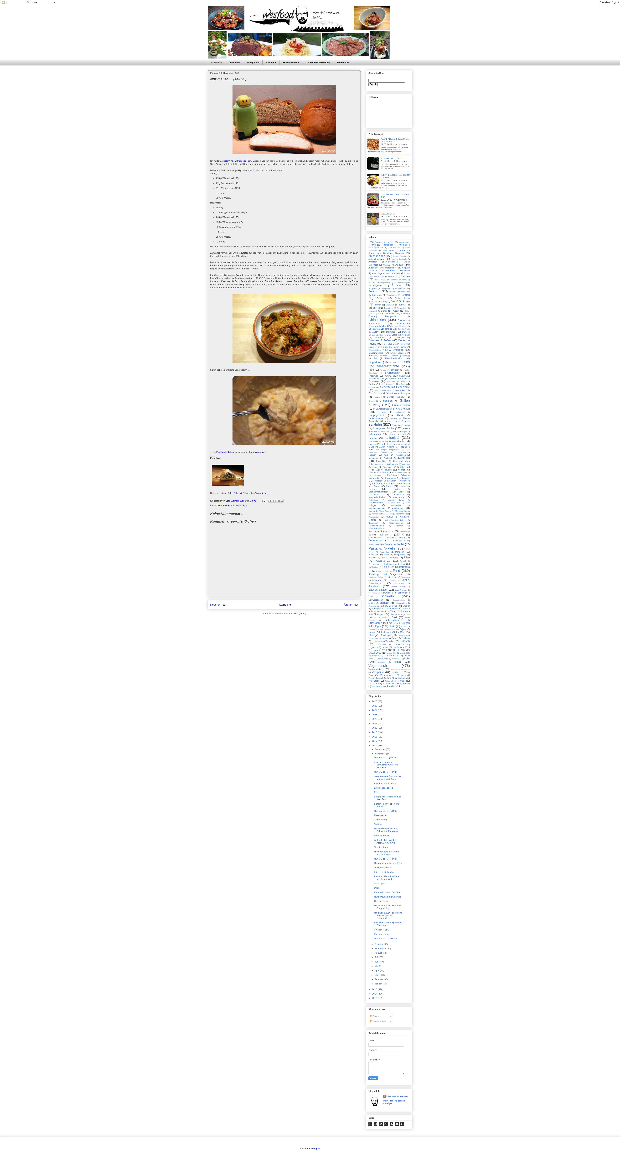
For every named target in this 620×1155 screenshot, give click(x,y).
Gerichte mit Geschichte (395, 387)
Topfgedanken (291, 62)
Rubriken (271, 62)
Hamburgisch (400, 412)
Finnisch (393, 362)
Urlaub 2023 (391, 655)
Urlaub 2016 (380, 650)
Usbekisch (382, 662)
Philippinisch (400, 555)
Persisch (399, 552)
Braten (406, 294)
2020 (375, 728)
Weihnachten (386, 675)
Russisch (376, 580)
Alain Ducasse (394, 248)
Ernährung (406, 356)
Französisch (392, 372)
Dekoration (399, 338)
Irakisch (391, 434)
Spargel (378, 614)
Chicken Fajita (381, 929)
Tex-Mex (400, 632)
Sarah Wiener (398, 587)
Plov (376, 792)
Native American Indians (395, 520)
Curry (375, 331)
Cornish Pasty (381, 901)
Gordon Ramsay (395, 397)
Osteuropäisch (398, 541)
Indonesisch (374, 434)
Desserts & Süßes (379, 340)
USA (407, 658)
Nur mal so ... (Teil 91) (385, 938)
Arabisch (372, 261)
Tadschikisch (373, 629)
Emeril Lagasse (398, 353)
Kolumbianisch (401, 473)
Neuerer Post (218, 604)
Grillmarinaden (401, 405)
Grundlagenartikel (384, 409)
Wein (403, 675)
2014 (375, 993)
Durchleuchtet (399, 347)
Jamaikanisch (393, 444)
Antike (370, 259)
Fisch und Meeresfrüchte (389, 364)
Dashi (377, 888)
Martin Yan (395, 503)
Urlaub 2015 (403, 647)
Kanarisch (373, 458)
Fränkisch (394, 370)
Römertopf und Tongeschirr (385, 574)
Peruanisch (373, 555)
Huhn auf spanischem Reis (388, 863)
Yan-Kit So (373, 684)
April (377, 970)
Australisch (392, 277)
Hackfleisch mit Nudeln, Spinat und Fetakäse (386, 830)
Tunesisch (390, 641)
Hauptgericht (376, 415)
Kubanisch (405, 481)
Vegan (397, 661)
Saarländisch (392, 580)
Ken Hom (406, 464)
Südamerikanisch (393, 620)
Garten (372, 384)
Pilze (407, 557)
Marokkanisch (375, 502)
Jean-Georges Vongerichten (387, 450)
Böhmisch (377, 295)
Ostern (401, 537)
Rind (396, 571)
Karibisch (388, 458)
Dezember (380, 749)
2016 (375, 745)
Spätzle (378, 824)
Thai (371, 635)
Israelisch (373, 438)
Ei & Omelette (394, 349)
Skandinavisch (374, 606)
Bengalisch (386, 289)
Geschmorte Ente (383, 867)
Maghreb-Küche (376, 497)
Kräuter (406, 478)
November (380, 753)
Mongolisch (401, 514)
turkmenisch (381, 645)
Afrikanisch (404, 244)
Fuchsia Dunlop (376, 379)
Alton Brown (388, 250)
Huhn (377, 424)
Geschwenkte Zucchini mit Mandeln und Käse (387, 777)
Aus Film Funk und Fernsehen (395, 270)
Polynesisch (374, 564)
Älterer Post (351, 604)
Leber (401, 492)
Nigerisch (399, 526)
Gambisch (391, 381)
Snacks (406, 608)
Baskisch (397, 283)
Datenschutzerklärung (318, 62)
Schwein (387, 596)
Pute (403, 564)
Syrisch (404, 626)
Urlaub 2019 (392, 653)
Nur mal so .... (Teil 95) (385, 757)
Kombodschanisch (375, 475)
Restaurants (402, 566)
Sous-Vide (389, 611)
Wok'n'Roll (373, 680)
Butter (384, 311)
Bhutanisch (393, 292)
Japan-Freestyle (386, 447)
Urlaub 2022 (376, 656)
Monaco (375, 514)
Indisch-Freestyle (400, 432)
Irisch (403, 434)
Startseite (216, 62)
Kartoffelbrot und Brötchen (387, 892)
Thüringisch (402, 635)
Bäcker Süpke (380, 280)
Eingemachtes (375, 353)
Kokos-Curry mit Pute (385, 783)
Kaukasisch (392, 464)
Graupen (371, 401)
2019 (375, 732)
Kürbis (389, 486)
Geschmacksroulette (383, 390)
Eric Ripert (383, 356)
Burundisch (372, 311)
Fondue (383, 370)
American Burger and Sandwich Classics (389, 251)
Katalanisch (378, 464)
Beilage (396, 285)
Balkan (371, 283)
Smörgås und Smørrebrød (385, 609)
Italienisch (392, 438)
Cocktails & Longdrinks (380, 328)
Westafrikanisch (375, 678)
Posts (375, 1016)
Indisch (406, 428)
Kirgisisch (387, 467)
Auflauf (399, 264)
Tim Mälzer (383, 638)
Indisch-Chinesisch (381, 432)
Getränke (400, 390)
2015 (375, 989)
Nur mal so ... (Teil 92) (385, 858)
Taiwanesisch (389, 629)
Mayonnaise (259, 452)
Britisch (380, 298)
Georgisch (372, 387)
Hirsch (387, 421)
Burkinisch (388, 308)
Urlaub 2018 (374, 653)
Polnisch (403, 561)
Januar (378, 983)
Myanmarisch (373, 517)
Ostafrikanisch (375, 538)
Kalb (386, 455)
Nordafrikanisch (376, 528)
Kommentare (379, 1021)
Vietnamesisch (375, 669)
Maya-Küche (396, 505)
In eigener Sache (383, 428)
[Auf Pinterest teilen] (282, 501)
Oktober (379, 944)
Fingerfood (374, 362)
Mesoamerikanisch (377, 508)
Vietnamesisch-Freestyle (400, 669)
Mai (377, 966)
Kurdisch (402, 486)
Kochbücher (386, 470)
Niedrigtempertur (376, 526)
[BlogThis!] (272, 501)
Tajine (403, 629)
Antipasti (381, 259)
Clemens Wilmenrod (399, 326)
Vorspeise (378, 672)
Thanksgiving (387, 635)
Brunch (378, 305)
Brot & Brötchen (226, 505)
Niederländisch (396, 523)
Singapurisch (401, 603)
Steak (394, 617)
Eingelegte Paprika (383, 787)
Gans (403, 381)
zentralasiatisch (378, 686)
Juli (377, 957)
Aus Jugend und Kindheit (386, 273)
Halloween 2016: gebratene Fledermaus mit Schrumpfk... (388, 915)
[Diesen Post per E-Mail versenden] (269, 501)
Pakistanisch (374, 544)
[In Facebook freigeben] (278, 501)
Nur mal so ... (242, 505)
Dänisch (406, 332)
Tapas (371, 632)
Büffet (401, 304)
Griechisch (386, 400)
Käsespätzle (380, 815)
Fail (375, 358)
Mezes (371, 511)
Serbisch (371, 603)
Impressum (343, 62)
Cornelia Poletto (404, 329)
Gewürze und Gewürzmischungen (389, 393)
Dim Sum (383, 347)
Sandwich (374, 586)
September (381, 948)
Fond (371, 370)
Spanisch (405, 611)
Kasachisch (381, 461)
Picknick (372, 558)
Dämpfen (391, 332)
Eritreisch (394, 356)
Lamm (371, 489)
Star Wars (381, 617)
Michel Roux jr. (385, 511)
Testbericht (386, 632)
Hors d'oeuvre (402, 421)
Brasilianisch (392, 295)
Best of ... (374, 291)
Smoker (406, 606)
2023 (375, 714)
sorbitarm (377, 611)
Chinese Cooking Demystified (389, 315)
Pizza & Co (382, 560)
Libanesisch (398, 494)
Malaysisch (398, 497)
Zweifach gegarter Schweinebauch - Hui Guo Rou (386, 765)
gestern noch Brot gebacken (236, 161)
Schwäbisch (387, 593)
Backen (405, 276)
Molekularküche (402, 511)
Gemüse (400, 384)
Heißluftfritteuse (375, 418)
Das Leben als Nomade (398, 335)
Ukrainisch (399, 644)
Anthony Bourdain (400, 256)
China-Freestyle (386, 313)
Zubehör (391, 686)
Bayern (407, 283)
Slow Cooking (390, 605)
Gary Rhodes (387, 384)
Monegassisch (387, 514)
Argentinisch (392, 262)
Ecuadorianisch (374, 350)
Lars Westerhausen (397, 1096)
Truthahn (406, 638)
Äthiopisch (387, 265)
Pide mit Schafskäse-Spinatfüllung (251, 493)
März (378, 975)
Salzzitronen (388, 214)
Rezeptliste (253, 62)
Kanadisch (401, 455)
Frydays (403, 376)
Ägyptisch (378, 247)
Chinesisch (377, 320)
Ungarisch (373, 647)
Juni (377, 961)
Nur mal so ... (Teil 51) (392, 158)
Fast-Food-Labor (394, 358)
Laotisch (397, 489)
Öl (403, 535)
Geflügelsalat (224, 452)
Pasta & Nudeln (381, 548)
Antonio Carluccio (400, 259)
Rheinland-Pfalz (382, 571)
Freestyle (373, 375)
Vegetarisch (377, 666)
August (378, 953)
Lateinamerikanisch (378, 491)
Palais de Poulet (394, 544)
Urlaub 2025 (382, 659)
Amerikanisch (376, 255)
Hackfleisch (403, 408)
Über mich (234, 62)
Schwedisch (404, 592)
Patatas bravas (381, 835)
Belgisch (372, 289)
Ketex (374, 467)
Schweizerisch (375, 600)
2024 (375, 710)
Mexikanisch (398, 508)
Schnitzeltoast (381, 847)
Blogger (316, 1148)
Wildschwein (401, 678)
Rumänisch (405, 577)
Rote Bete (391, 577)
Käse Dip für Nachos (384, 872)
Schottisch (372, 593)
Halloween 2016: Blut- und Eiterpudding (387, 907)
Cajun (396, 311)
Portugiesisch (390, 564)
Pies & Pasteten (389, 557)
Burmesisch (401, 308)
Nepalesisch (373, 523)
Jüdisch (372, 455)
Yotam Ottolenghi (391, 684)
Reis (384, 566)
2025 (375, 706)
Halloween (382, 412)
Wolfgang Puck (390, 681)
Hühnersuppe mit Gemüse (387, 896)
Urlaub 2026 (396, 659)
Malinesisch (373, 500)
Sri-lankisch (396, 614)
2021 (375, 723)
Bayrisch (377, 285)
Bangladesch (385, 283)
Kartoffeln (404, 457)
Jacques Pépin (375, 444)
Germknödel (380, 819)
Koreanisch (390, 478)
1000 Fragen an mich (380, 242)
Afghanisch (388, 245)
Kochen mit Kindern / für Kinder (389, 471)
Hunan (407, 425)
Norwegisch (405, 532)
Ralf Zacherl (373, 567)
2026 (375, 701)
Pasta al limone (382, 934)
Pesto (386, 555)
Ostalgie (390, 538)
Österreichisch (375, 540)
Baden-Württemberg (399, 280)
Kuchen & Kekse (381, 483)
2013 (375, 998)
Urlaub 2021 (405, 653)
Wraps (403, 681)
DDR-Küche (380, 338)
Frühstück (388, 375)
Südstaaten (375, 623)
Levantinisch (374, 494)
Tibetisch (372, 638)
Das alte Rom (377, 335)
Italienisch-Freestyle (376, 441)
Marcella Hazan (396, 500)
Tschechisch (377, 641)
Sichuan (384, 602)
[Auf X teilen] (275, 501)
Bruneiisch (390, 305)
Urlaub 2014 (387, 647)
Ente (370, 355)
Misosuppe (379, 883)
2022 (375, 719)
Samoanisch (399, 583)
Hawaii (400, 415)
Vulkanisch (395, 672)
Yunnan (406, 684)
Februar (379, 979)
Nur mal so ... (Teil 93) (385, 811)
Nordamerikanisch (379, 531)
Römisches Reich (375, 577)
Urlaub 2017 (399, 650)
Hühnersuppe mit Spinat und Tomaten (386, 853)
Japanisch (404, 446)
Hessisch (393, 418)
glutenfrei (378, 397)
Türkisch (404, 641)
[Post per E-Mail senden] (263, 500)
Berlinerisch (400, 289)
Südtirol (392, 623)
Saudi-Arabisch (401, 590)
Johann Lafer (387, 452)
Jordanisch (402, 452)
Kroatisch (391, 481)
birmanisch (405, 292)
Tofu (393, 638)
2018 (375, 736)
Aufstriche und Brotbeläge (382, 267)
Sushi (392, 626)
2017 (375, 741)
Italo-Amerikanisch (397, 441)
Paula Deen (385, 552)
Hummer (396, 425)
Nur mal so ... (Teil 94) (385, 771)
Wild (389, 678)
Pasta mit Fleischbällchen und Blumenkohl (387, 877)
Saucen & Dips (377, 589)
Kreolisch (377, 481)
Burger (372, 307)
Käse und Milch (401, 461)
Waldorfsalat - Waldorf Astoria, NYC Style (385, 841)
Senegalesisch (399, 600)
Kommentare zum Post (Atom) (290, 613)
